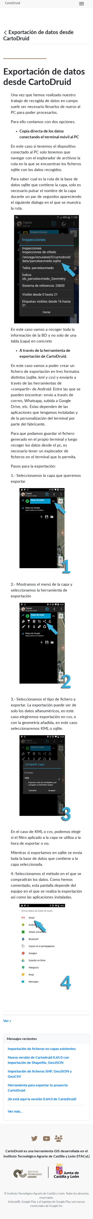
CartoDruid (12, 3)
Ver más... (15, 1111)
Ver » (7, 1021)
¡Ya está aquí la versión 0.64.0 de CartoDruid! (42, 1099)
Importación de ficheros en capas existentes (42, 1049)
